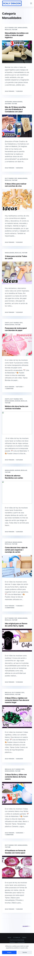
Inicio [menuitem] (9, 937)
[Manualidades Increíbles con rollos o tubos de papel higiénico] (17, 52)
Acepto (9, 952)
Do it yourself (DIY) (11, 27)
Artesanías (8, 101)
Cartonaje (8, 542)
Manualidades (22, 27)
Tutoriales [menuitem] (16, 937)
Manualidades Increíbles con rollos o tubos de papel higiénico (16, 35)
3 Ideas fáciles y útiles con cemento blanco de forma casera (16, 777)
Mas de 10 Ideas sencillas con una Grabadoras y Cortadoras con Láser (15, 109)
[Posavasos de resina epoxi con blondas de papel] (17, 344)
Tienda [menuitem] (24, 937)
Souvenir (8, 103)
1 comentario (9, 388)
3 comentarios (9, 607)
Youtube (14, 29)
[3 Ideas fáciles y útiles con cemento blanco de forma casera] (17, 793)
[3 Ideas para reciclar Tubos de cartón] (17, 273)
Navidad (17, 401)
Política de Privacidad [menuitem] (17, 940)
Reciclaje (8, 29)
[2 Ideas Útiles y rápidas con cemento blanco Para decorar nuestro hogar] (17, 716)
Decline (25, 952)
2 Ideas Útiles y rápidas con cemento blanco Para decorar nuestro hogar (17, 700)
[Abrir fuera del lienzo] (31, 3)
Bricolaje (8, 692)
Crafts (7, 322)
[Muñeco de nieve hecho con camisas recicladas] (17, 423)
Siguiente (26, 926)
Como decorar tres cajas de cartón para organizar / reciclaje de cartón (16, 550)
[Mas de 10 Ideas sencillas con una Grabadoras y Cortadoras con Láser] (17, 126)
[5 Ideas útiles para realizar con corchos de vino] (17, 200)
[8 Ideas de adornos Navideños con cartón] (17, 492)
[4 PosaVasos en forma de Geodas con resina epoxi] (17, 867)
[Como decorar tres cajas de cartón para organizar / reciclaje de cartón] (17, 566)
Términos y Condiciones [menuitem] (17, 942)
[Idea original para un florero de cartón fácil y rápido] (17, 640)
